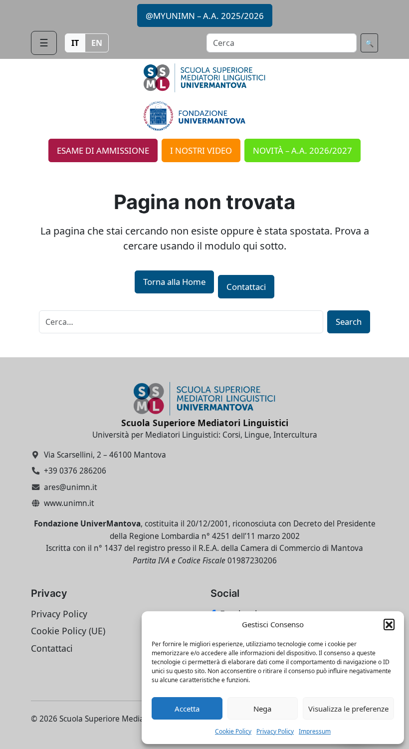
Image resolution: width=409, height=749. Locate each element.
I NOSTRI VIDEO (201, 150)
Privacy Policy (275, 731)
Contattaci (246, 286)
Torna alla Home (174, 281)
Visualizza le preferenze (348, 709)
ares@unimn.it (70, 487)
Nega (262, 709)
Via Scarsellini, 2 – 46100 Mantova (105, 454)
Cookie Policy (233, 731)
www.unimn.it (69, 503)
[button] (389, 624)
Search (349, 321)
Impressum (315, 731)
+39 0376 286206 (75, 471)
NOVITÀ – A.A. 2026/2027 (302, 150)
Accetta (187, 709)
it (75, 42)
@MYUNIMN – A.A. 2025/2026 (205, 15)
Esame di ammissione (103, 150)
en (96, 42)
